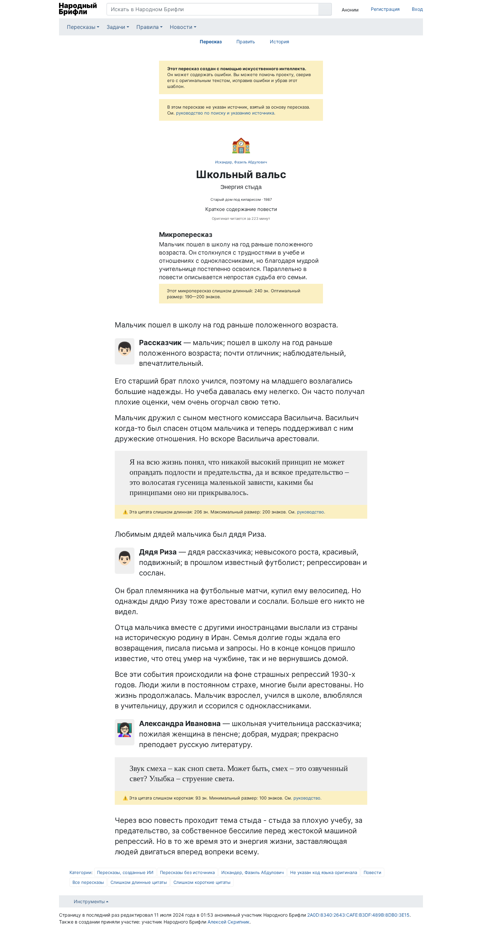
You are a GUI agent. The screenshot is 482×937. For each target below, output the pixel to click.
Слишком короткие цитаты (202, 882)
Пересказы (81, 27)
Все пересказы (88, 882)
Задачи (116, 27)
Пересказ (211, 41)
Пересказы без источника (187, 872)
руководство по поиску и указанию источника (225, 112)
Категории (80, 872)
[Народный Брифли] (78, 9)
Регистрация (385, 9)
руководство (310, 511)
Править (245, 41)
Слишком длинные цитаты (138, 882)
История (279, 41)
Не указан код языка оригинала (323, 872)
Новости (181, 27)
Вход (417, 9)
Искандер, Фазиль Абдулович (241, 162)
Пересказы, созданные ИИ (125, 872)
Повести (372, 872)
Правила (147, 27)
